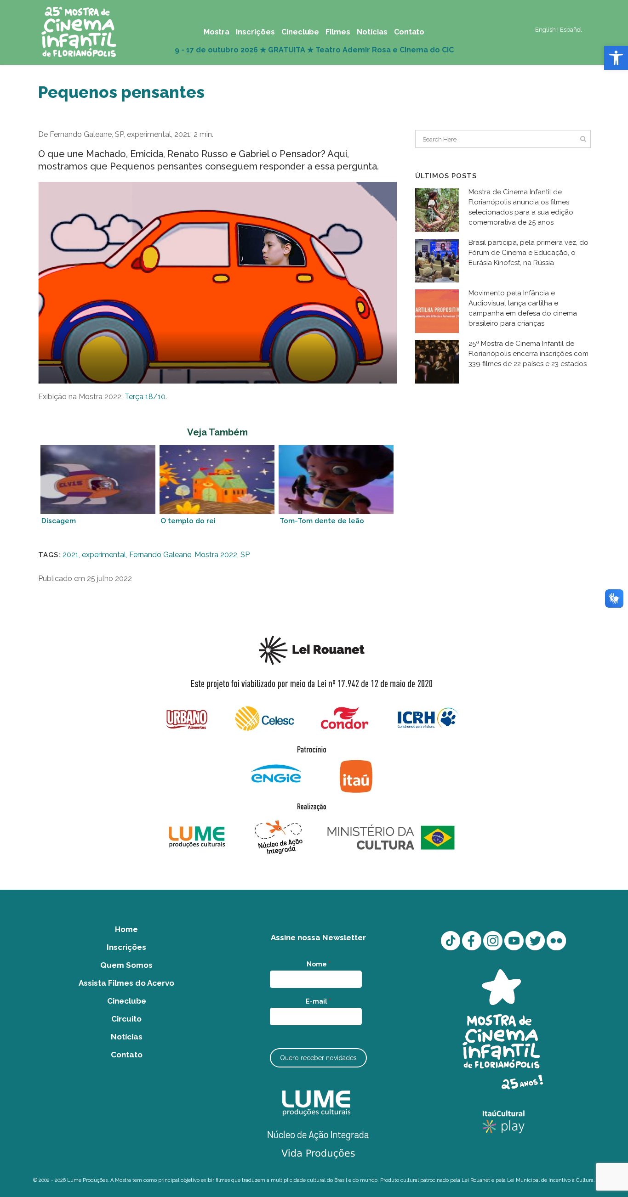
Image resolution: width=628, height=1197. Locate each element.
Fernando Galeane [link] (160, 554)
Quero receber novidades (318, 1057)
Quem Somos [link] (126, 965)
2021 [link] (71, 554)
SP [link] (245, 554)
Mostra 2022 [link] (215, 554)
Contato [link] (127, 1054)
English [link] (545, 29)
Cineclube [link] (126, 1000)
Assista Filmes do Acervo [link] (126, 983)
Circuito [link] (126, 1018)
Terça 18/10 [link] (145, 396)
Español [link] (571, 29)
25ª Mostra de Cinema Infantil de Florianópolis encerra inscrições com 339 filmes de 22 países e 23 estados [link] (528, 353)
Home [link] (126, 929)
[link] (616, 58)
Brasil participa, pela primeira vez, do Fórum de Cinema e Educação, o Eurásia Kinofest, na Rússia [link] (528, 252)
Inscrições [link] (126, 947)
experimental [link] (104, 554)
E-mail (318, 1001)
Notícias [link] (127, 1036)
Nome (319, 964)
